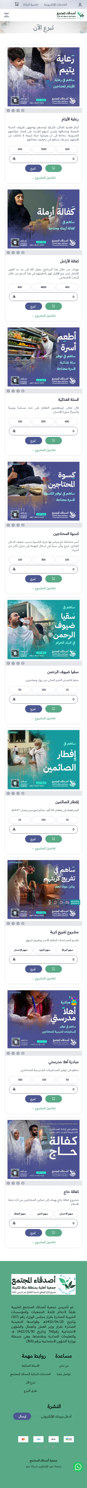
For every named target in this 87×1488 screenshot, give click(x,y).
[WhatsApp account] (45, 1447)
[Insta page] (52, 1447)
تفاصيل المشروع (44, 177)
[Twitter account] (38, 1447)
